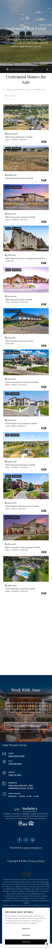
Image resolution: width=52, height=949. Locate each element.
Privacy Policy (36, 861)
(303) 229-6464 (15, 764)
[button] (47, 69)
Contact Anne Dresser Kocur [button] (26, 726)
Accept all (26, 942)
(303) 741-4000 (14, 775)
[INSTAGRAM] (26, 840)
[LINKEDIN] (32, 840)
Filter (12, 96)
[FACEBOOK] (19, 840)
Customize (26, 935)
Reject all (26, 929)
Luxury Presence (32, 847)
